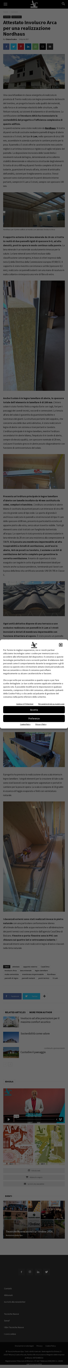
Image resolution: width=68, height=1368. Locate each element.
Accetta (34, 709)
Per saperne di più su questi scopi (51, 704)
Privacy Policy (40, 724)
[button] (60, 645)
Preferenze (34, 718)
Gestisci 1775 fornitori (24, 704)
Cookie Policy (25, 724)
